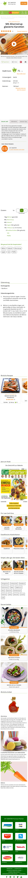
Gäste (9, 594)
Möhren (9, 217)
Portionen (22, 213)
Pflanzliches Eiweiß (19, 548)
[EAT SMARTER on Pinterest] (10, 877)
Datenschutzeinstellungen (14, 870)
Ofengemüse (5, 583)
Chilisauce (10, 228)
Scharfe (22, 594)
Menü (2, 13)
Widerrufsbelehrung (14, 872)
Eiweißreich (7, 548)
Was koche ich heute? (14, 657)
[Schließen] (1, 3)
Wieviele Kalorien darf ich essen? (21, 89)
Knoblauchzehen (12, 230)
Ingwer (9, 225)
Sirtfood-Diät (14, 583)
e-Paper (25, 501)
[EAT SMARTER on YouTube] (21, 877)
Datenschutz (17, 868)
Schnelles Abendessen (14, 630)
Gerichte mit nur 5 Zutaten (14, 685)
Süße (3, 597)
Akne (3, 590)
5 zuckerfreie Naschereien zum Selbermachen (13, 752)
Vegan (12, 587)
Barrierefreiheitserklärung (9, 873)
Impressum (9, 868)
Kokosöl (9, 222)
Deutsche (8, 590)
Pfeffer (9, 236)
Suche (22, 13)
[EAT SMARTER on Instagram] (14, 877)
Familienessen (17, 590)
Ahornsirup (10, 220)
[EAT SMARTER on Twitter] (17, 877)
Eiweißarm (22, 583)
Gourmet (16, 594)
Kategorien (23, 873)
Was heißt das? (21, 74)
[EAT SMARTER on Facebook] (6, 877)
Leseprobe (3, 501)
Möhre (4, 248)
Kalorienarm (5, 587)
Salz (8, 233)
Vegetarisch (19, 587)
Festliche (4, 594)
